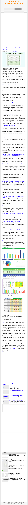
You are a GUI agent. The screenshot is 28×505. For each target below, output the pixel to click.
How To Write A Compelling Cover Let (15, 478)
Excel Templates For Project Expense (16, 395)
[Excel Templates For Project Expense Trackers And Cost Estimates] (6, 396)
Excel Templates (9, 44)
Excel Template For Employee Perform (16, 385)
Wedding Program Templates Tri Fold (15, 463)
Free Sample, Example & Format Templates (17, 503)
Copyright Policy (10, 502)
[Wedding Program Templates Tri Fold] (5, 467)
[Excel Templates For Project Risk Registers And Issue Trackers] (6, 391)
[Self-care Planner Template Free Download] (5, 469)
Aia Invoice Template (12, 454)
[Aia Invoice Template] (5, 456)
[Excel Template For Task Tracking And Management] (6, 402)
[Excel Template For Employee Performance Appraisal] (6, 386)
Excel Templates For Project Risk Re (16, 390)
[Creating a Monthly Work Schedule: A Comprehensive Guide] (5, 461)
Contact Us (4, 502)
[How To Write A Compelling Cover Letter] (5, 479)
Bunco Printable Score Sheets (14, 473)
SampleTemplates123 (12, 348)
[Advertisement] (14, 28)
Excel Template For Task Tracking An (16, 400)
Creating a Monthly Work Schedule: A (15, 459)
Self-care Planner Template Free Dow (15, 468)
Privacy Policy (15, 502)
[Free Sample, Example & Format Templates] (14, 5)
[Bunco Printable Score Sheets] (5, 476)
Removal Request (22, 502)
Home (3, 44)
